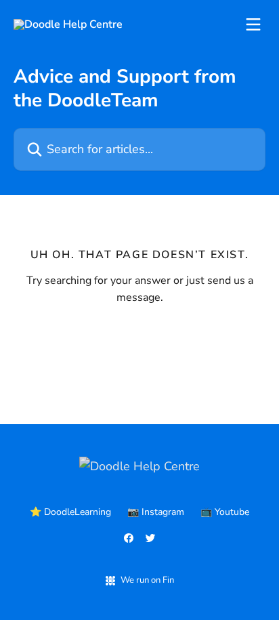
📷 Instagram (155, 511)
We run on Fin (147, 580)
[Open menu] (253, 24)
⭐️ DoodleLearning (70, 511)
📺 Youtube (224, 511)
